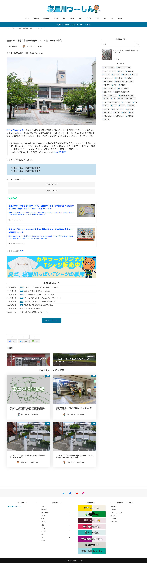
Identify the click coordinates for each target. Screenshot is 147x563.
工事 (113, 99)
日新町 (106, 106)
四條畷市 (129, 78)
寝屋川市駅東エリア (110, 95)
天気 (10, 348)
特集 (64, 18)
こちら (21, 251)
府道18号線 (126, 102)
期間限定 (131, 106)
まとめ (72, 18)
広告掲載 (113, 519)
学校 (114, 85)
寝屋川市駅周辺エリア (122, 92)
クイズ (97, 18)
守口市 (122, 85)
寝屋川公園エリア (109, 88)
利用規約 (113, 509)
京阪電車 (119, 78)
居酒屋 (106, 99)
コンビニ (130, 71)
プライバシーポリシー (117, 513)
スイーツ (106, 75)
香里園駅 (130, 116)
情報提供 (36, 18)
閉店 (124, 112)
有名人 (122, 106)
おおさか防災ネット (15, 129)
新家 (135, 102)
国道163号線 (108, 81)
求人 (105, 18)
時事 (41, 46)
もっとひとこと (51, 320)
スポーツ (116, 75)
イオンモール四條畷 (124, 68)
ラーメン (134, 75)
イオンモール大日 (109, 71)
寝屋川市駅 (107, 92)
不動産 (120, 18)
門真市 (117, 112)
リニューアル (108, 78)
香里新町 (106, 119)
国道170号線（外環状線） (124, 81)
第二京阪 (130, 109)
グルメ (56, 18)
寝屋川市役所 (123, 88)
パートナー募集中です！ (14, 506)
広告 (112, 18)
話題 (79, 18)
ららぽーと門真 (109, 68)
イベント (88, 18)
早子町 (114, 106)
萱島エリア (107, 112)
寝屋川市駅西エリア (127, 95)
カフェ (121, 71)
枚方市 (115, 109)
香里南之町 (107, 116)
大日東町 (106, 85)
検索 (137, 44)
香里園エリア (119, 116)
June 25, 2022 (60, 152)
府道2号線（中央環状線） (127, 99)
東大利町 (106, 109)
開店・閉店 (46, 18)
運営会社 (113, 516)
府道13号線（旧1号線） (111, 102)
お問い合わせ (115, 522)
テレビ (125, 75)
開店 (131, 112)
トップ (27, 18)
